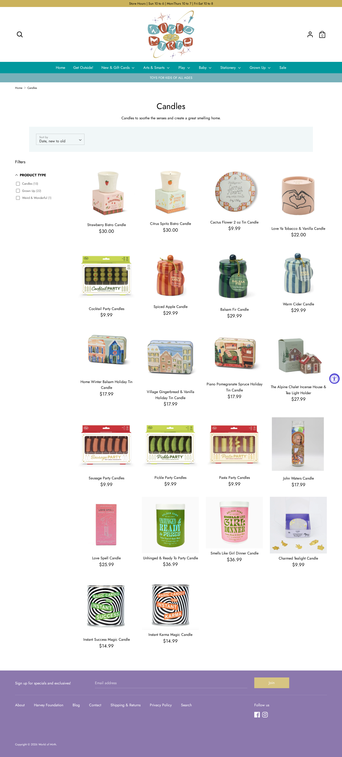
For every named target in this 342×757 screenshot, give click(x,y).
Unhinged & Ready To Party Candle (170, 558)
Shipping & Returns (126, 705)
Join (272, 682)
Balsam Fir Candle (234, 309)
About (20, 705)
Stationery (228, 67)
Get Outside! (83, 67)
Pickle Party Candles (170, 477)
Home (60, 67)
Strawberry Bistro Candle (106, 224)
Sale (282, 67)
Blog (76, 705)
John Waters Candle (298, 478)
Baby (203, 67)
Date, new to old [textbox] (52, 141)
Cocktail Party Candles (106, 308)
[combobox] (60, 139)
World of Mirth (47, 744)
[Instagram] (265, 714)
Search (186, 705)
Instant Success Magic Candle (106, 639)
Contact (95, 705)
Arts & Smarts (154, 67)
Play (182, 67)
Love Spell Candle (106, 558)
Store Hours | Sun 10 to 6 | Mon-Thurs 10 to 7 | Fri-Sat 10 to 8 (171, 3)
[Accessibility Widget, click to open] (334, 378)
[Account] (310, 32)
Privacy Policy (161, 705)
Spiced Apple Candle (171, 306)
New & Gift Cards (116, 67)
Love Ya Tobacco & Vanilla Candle (298, 228)
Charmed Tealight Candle (298, 558)
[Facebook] (257, 714)
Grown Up (258, 67)
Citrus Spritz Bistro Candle (170, 223)
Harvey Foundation (48, 705)
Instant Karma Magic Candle (170, 634)
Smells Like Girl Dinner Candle (234, 553)
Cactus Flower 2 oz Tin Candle (234, 222)
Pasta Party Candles (234, 477)
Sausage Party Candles (106, 478)
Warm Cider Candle (298, 304)
